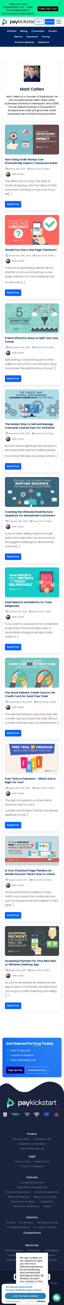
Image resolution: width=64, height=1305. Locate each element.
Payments (32, 36)
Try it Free (49, 21)
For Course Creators (44, 1227)
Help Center (50, 1260)
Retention (43, 42)
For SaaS (10, 1222)
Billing (23, 31)
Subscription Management (32, 1187)
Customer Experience (46, 1192)
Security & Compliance (26, 1206)
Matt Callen (18, 174)
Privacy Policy (41, 1161)
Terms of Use (22, 1161)
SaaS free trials (42, 714)
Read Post (13, 204)
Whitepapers (51, 1250)
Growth (52, 31)
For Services (26, 1222)
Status (51, 1255)
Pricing (46, 36)
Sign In (39, 21)
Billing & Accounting (45, 1196)
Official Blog (34, 1250)
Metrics (18, 36)
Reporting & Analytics (23, 1201)
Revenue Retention (19, 1196)
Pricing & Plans (21, 1139)
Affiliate (11, 31)
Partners (12, 1260)
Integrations (46, 1201)
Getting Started (14, 1250)
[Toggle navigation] (58, 21)
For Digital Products (19, 1227)
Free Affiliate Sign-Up (32, 1148)
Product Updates (24, 42)
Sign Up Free (15, 1070)
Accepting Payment (32, 1182)
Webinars (14, 1255)
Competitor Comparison (32, 1143)
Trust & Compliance (32, 1166)
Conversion (37, 31)
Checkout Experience (17, 1192)
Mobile (47, 1206)
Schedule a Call (37, 1070)
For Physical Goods (47, 1222)
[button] (57, 1298)
